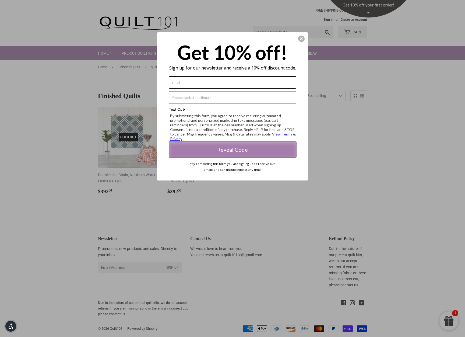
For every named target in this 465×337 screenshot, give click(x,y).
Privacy (176, 138)
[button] (10, 326)
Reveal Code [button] (232, 149)
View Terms (282, 134)
